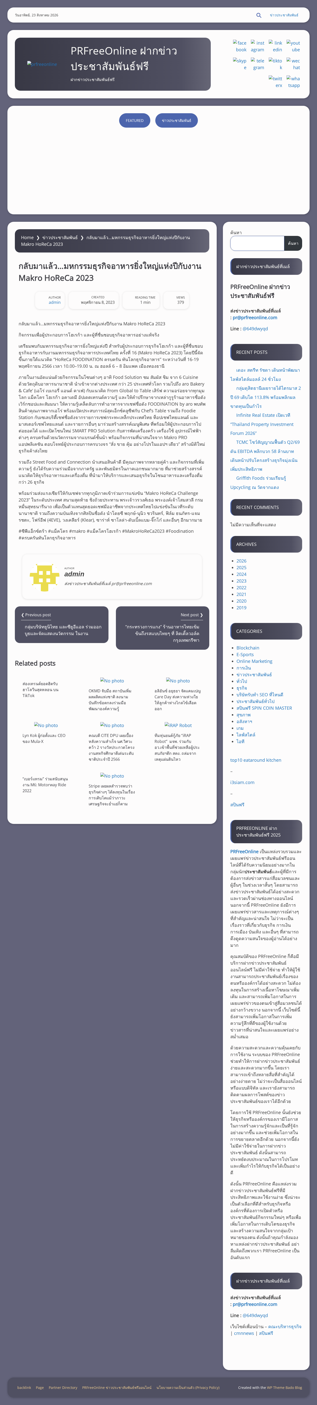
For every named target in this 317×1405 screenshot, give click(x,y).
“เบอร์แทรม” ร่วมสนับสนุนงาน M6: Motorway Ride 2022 (45, 784)
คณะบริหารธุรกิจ (285, 1326)
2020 (241, 601)
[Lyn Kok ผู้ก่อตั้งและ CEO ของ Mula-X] (46, 725)
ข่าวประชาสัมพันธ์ (284, 15)
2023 (241, 581)
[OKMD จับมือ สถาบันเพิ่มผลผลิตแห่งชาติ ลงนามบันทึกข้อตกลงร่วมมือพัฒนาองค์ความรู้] (112, 680)
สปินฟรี (237, 805)
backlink (24, 1387)
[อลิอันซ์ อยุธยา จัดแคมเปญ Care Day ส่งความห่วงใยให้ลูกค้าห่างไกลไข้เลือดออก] (178, 680)
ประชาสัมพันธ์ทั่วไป (255, 701)
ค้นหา (236, 232)
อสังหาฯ (244, 721)
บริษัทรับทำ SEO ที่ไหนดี (260, 695)
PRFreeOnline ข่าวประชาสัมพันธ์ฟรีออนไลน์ (117, 1387)
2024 (241, 574)
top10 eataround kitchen (255, 760)
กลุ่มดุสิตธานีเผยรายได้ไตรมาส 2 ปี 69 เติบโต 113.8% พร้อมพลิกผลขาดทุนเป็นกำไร (265, 397)
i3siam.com (242, 782)
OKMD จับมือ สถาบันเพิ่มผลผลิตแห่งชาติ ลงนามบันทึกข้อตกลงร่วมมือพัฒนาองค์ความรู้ (110, 699)
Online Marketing (254, 661)
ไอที (240, 741)
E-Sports (245, 654)
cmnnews (244, 1333)
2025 (241, 567)
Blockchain (248, 648)
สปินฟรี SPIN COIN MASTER (264, 708)
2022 (241, 587)
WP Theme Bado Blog (284, 1387)
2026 (241, 561)
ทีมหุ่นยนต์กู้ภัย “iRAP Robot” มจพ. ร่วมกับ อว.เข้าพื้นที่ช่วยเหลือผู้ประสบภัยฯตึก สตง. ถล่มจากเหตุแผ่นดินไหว (177, 747)
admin (55, 302)
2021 (241, 594)
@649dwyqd (255, 329)
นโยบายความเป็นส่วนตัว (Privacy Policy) (188, 1387)
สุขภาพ (244, 715)
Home (27, 237)
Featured (135, 120)
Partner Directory (63, 1387)
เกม (240, 728)
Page (40, 1387)
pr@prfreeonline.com (255, 317)
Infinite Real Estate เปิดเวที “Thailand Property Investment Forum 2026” (261, 424)
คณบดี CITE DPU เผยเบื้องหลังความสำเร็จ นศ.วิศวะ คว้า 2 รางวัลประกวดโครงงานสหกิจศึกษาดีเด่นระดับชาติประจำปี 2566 (111, 747)
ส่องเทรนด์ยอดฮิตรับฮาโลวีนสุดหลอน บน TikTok (40, 689)
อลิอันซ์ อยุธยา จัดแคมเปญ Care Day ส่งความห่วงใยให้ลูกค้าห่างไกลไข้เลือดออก (178, 699)
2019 (241, 608)
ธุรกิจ (242, 688)
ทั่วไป (242, 681)
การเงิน (244, 668)
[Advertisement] (158, 169)
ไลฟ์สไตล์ (246, 735)
